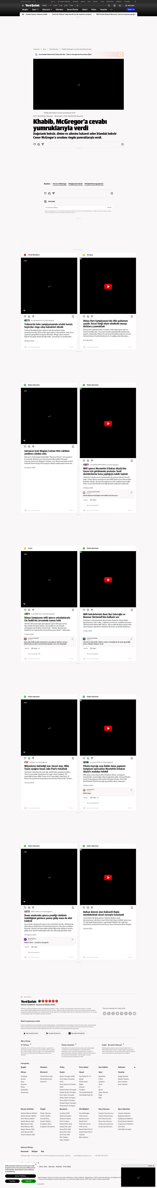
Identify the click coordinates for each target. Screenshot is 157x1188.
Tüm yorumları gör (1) (92, 654)
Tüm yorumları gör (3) (93, 505)
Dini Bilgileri (84, 1109)
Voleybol (101, 1082)
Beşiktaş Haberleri (124, 1116)
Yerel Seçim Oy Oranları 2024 (68, 1086)
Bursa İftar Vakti (65, 1132)
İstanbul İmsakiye (65, 1116)
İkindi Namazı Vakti (27, 1127)
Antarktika (24, 1090)
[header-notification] (114, 5)
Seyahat (82, 1090)
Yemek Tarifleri (45, 1116)
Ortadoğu (24, 1076)
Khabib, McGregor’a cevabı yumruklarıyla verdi (76, 49)
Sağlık (81, 1084)
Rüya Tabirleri (83, 1137)
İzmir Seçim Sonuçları (67, 1095)
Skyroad (52, 1167)
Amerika (23, 1084)
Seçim (62, 1072)
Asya (22, 1082)
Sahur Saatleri (64, 1140)
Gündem (43, 1067)
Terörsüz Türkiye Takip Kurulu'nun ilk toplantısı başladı (46, 14)
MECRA (83, 1)
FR (50, 1001)
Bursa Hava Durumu (105, 1121)
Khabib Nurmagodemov (94, 184)
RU (53, 1001)
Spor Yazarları (122, 1082)
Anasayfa (36, 49)
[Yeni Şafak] (32, 5)
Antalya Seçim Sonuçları (68, 1103)
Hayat (81, 1072)
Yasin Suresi (83, 1116)
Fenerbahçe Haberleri (125, 1121)
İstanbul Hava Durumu (106, 1113)
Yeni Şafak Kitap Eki (86, 1092)
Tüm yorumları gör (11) (93, 803)
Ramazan (63, 1109)
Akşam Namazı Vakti (27, 1129)
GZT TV (53, 1)
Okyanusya (24, 1092)
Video (62, 1067)
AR (46, 1001)
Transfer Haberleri (124, 1113)
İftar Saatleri (64, 1137)
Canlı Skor (121, 1127)
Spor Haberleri (124, 1109)
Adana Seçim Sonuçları (67, 1098)
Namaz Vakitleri (27, 1109)
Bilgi (100, 1098)
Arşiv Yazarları (123, 1084)
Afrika (23, 1087)
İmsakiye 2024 (65, 1113)
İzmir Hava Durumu (105, 1119)
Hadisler (82, 1135)
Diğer (100, 1095)
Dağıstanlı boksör (76, 184)
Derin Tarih (43, 1167)
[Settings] (111, 9)
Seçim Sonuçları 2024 (67, 1076)
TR (39, 1001)
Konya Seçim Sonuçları (67, 1106)
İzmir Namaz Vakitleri (28, 1119)
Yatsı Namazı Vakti (27, 1132)
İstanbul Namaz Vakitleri (29, 1113)
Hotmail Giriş (44, 1119)
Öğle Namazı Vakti (27, 1124)
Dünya (23, 1072)
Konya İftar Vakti (65, 1129)
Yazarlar (121, 1072)
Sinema (81, 1087)
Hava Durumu (104, 1109)
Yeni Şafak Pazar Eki (86, 1095)
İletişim (35, 1151)
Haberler (121, 1067)
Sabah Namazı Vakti (27, 1121)
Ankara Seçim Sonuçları (68, 1092)
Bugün (23, 1067)
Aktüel (81, 1079)
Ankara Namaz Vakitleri (28, 1116)
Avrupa (23, 1079)
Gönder (109, 207)
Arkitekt (59, 1167)
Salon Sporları (54, 49)
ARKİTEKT (118, 1)
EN (43, 1001)
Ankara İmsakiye (65, 1119)
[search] (108, 5)
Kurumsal (24, 1151)
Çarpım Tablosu (45, 1121)
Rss (42, 1151)
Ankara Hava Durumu (106, 1116)
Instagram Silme (45, 1124)
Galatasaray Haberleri (125, 1119)
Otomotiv (43, 1082)
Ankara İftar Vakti (65, 1127)
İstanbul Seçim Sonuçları (68, 1090)
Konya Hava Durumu (105, 1127)
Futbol (101, 1079)
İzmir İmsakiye (64, 1121)
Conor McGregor (60, 184)
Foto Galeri (83, 1067)
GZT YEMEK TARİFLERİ (64, 1)
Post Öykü (67, 1167)
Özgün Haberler (45, 1113)
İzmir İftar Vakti (65, 1135)
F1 (99, 1087)
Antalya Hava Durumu (106, 1124)
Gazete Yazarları (123, 1079)
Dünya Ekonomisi (46, 1079)
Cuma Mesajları (84, 1113)
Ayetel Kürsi (83, 1121)
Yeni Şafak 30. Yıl (85, 1076)
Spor (44, 49)
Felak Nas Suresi (84, 1124)
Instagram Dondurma (47, 1127)
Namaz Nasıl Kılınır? (85, 1129)
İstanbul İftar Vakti (66, 1124)
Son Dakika (103, 1067)
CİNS (89, 1)
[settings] (119, 5)
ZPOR (102, 1)
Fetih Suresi (83, 1127)
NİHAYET (95, 1)
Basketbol (102, 1076)
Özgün (43, 1109)
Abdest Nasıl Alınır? (85, 1132)
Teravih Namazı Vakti (28, 1135)
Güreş (101, 1090)
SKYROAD (75, 1)
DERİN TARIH (109, 1)
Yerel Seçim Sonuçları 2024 (67, 1080)
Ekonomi (43, 1072)
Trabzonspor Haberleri (125, 1124)
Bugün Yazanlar (123, 1076)
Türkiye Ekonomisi (46, 1076)
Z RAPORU (127, 1)
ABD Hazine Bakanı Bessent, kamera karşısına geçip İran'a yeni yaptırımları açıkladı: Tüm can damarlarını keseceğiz (112, 14)
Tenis (100, 1084)
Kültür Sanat (83, 1082)
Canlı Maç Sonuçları (124, 1129)
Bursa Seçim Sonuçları (67, 1100)
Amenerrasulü (84, 1119)
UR (56, 1001)
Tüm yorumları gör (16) (34, 654)
